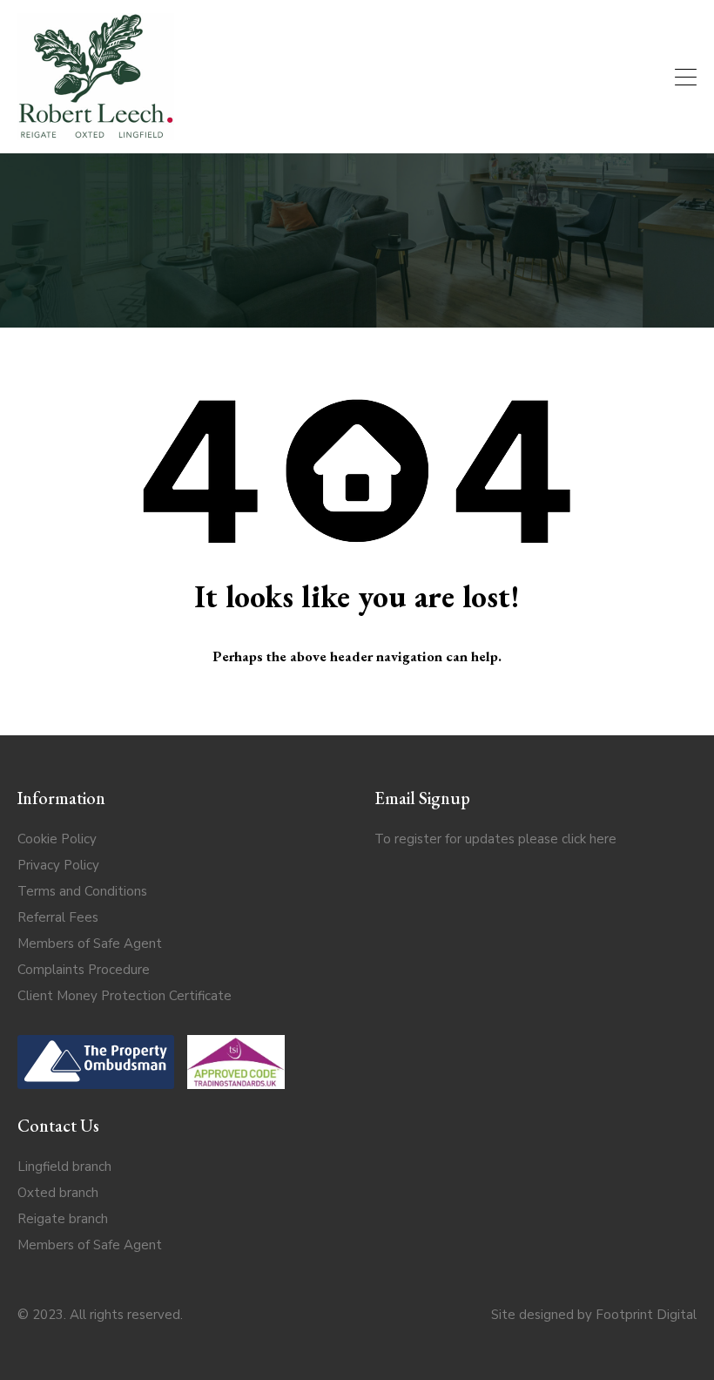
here (602, 839)
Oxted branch (57, 1192)
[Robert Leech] (95, 132)
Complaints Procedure (83, 969)
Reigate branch (62, 1219)
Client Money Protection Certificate (124, 996)
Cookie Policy (57, 839)
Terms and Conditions (82, 891)
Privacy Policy (58, 865)
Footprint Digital (646, 1314)
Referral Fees (57, 917)
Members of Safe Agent (89, 943)
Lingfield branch (64, 1166)
